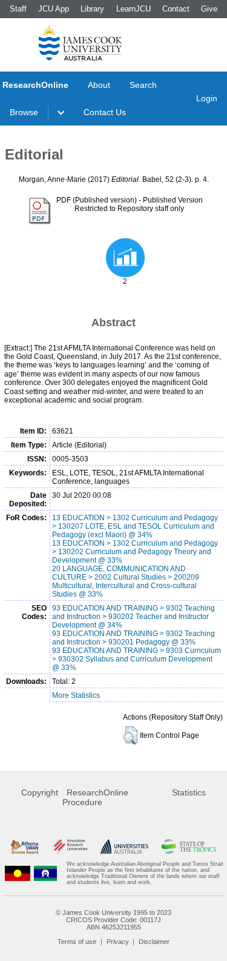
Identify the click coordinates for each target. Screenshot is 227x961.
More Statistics (76, 695)
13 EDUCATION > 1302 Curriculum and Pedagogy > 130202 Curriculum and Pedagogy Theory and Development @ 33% (135, 551)
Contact (175, 8)
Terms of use (77, 941)
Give (209, 8)
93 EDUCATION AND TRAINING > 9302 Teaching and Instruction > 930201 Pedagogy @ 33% (133, 637)
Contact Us (105, 112)
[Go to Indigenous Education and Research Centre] (17, 873)
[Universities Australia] (124, 846)
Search (143, 85)
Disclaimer (154, 941)
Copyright (39, 792)
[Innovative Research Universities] (69, 846)
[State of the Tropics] (189, 846)
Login (206, 98)
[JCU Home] (80, 42)
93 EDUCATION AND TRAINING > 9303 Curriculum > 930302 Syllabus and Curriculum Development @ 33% (136, 659)
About (99, 85)
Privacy (118, 941)
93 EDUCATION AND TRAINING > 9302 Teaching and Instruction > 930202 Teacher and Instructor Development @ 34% (133, 616)
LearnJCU (133, 8)
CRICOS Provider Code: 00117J (113, 919)
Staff (18, 8)
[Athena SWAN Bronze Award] (24, 846)
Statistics (189, 792)
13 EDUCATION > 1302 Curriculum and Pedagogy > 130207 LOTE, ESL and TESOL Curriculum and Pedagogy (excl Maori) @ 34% (135, 526)
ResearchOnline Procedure (95, 797)
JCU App (53, 8)
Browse (24, 112)
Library (92, 8)
